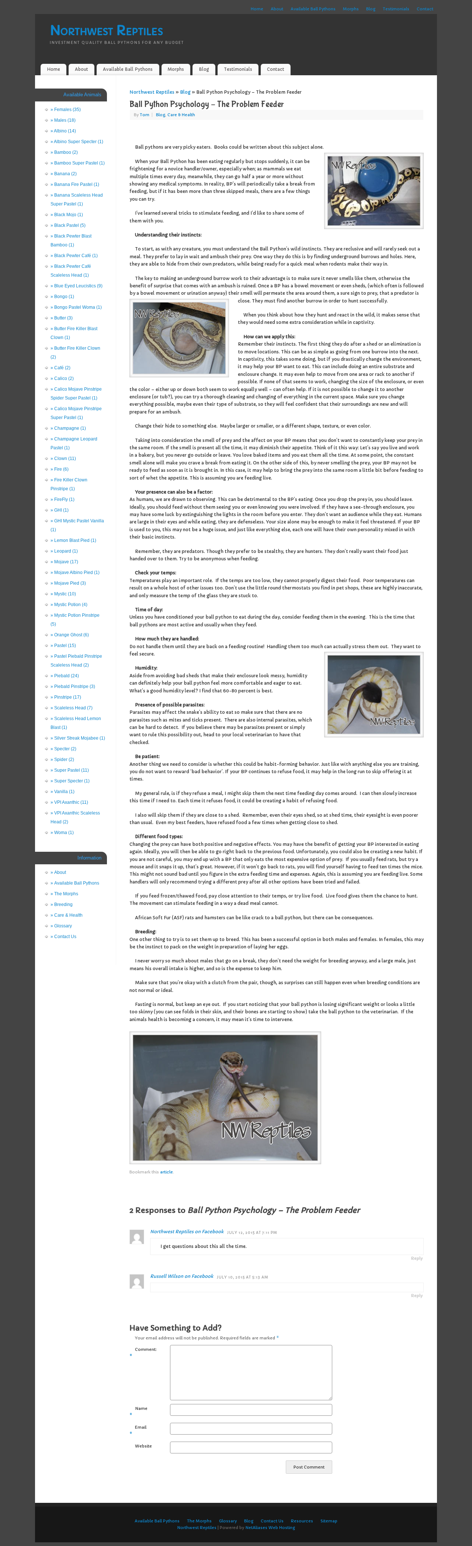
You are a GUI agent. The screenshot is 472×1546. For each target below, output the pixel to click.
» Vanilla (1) (62, 791)
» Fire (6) (60, 469)
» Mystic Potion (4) (69, 604)
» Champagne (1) (68, 428)
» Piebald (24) (65, 675)
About (277, 8)
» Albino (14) (63, 131)
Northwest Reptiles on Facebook (186, 1231)
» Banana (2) (64, 173)
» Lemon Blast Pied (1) (73, 540)
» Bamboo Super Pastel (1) (78, 163)
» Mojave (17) (64, 561)
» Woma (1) (62, 832)
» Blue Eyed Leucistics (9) (77, 285)
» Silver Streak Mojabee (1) (78, 738)
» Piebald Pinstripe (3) (73, 686)
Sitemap (328, 1520)
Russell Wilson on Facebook (181, 1276)
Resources (302, 1520)
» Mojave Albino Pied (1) (75, 572)
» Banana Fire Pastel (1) (75, 184)
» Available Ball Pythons (75, 883)
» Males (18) (63, 120)
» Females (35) (66, 109)
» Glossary (61, 925)
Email (137, 1430)
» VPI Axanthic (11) (69, 802)
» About (58, 872)
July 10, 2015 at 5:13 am (242, 1277)
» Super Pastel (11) (70, 770)
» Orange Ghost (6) (70, 634)
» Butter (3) (62, 318)
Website (142, 1446)
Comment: (139, 1353)
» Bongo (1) (62, 296)
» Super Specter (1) (70, 781)
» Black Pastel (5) (68, 225)
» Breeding (62, 904)
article (166, 1172)
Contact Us (272, 1520)
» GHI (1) (60, 510)
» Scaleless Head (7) (72, 707)
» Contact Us (63, 936)
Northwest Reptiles (106, 30)
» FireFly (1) (62, 499)
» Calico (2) (62, 378)
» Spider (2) (62, 759)
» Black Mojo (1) (67, 214)
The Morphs (199, 1520)
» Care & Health (67, 915)
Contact (425, 8)
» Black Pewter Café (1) (74, 255)
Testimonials (396, 8)
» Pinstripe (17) (66, 697)
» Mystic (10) (63, 593)
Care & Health (181, 114)
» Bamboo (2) (64, 152)
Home (257, 8)
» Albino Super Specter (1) (77, 141)
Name (138, 1412)
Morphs (351, 8)
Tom (144, 114)
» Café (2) (60, 367)
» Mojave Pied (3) (68, 583)
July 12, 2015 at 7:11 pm (252, 1233)
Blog (370, 8)
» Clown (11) (63, 458)
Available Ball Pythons (313, 8)
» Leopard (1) (64, 551)
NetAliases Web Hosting (270, 1527)
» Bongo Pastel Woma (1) (76, 307)
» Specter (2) (63, 748)
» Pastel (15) (63, 645)
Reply (417, 1258)
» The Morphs (64, 893)
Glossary (228, 1520)
